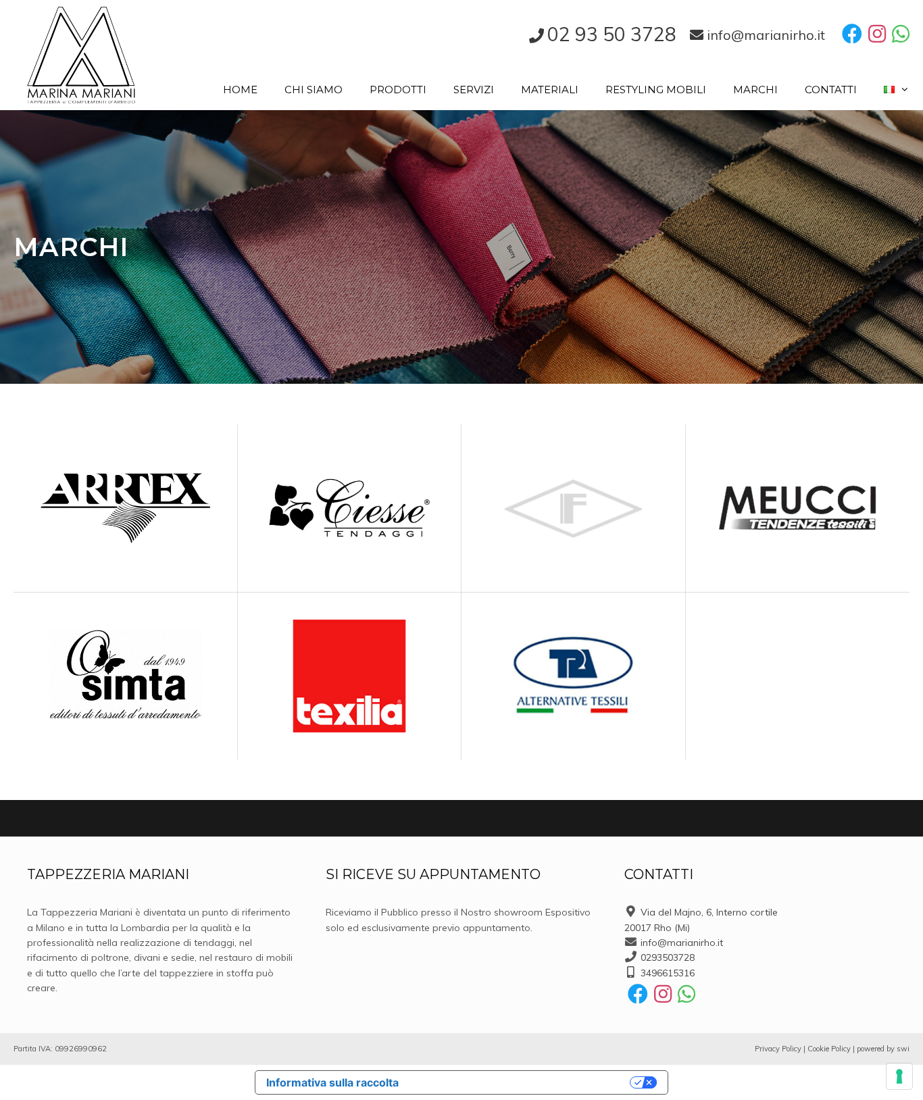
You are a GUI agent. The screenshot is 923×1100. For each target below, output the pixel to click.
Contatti (831, 89)
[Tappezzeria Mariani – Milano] (81, 53)
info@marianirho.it (682, 942)
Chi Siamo (313, 89)
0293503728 (668, 957)
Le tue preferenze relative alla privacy (521, 1082)
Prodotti (398, 89)
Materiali (549, 89)
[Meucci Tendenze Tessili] (798, 507)
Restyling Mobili (655, 89)
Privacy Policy (778, 1048)
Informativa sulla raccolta (332, 1082)
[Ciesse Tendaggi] (349, 507)
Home (240, 89)
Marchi (755, 89)
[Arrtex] (125, 507)
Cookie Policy (829, 1048)
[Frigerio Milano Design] (573, 507)
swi (903, 1048)
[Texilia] (349, 676)
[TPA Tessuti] (573, 676)
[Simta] (125, 676)
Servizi (473, 89)
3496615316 (668, 973)
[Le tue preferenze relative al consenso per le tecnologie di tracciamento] (899, 1076)
